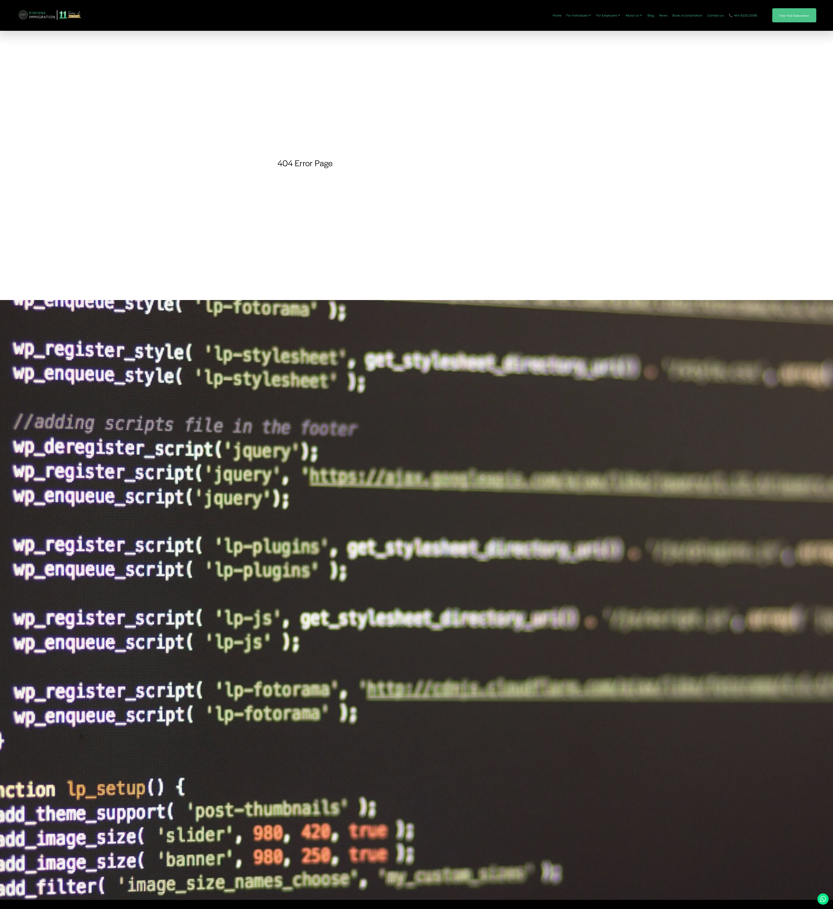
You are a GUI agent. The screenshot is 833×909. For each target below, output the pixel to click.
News (663, 15)
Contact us (715, 15)
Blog (651, 15)
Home (557, 15)
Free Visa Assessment (794, 15)
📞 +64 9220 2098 (743, 15)
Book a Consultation (687, 15)
